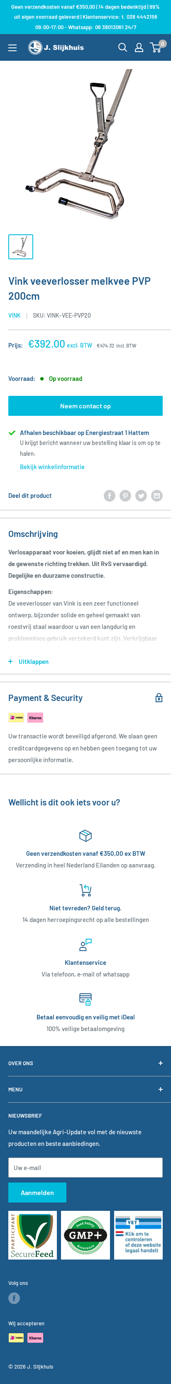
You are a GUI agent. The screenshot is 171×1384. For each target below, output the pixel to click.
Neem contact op (85, 406)
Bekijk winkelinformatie (52, 466)
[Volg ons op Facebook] (14, 1298)
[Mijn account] (139, 47)
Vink (14, 315)
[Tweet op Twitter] (141, 495)
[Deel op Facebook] (109, 495)
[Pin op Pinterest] (125, 495)
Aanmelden (37, 1192)
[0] (156, 47)
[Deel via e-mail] (157, 495)
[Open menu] (12, 48)
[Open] (122, 47)
